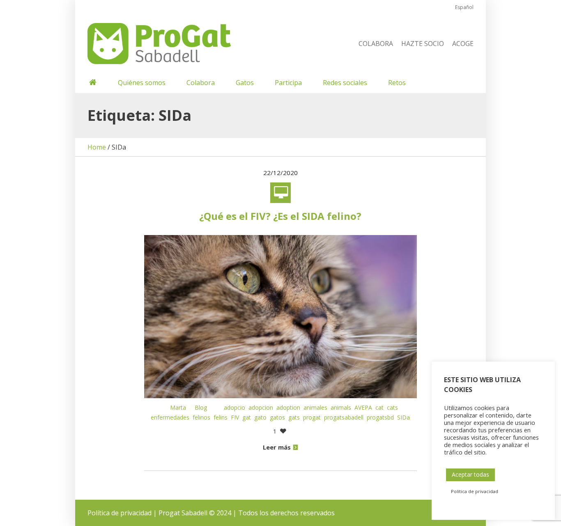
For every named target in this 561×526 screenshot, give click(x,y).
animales (315, 407)
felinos (201, 417)
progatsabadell (343, 417)
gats (294, 417)
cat (379, 407)
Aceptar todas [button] (470, 474)
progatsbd (380, 417)
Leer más (277, 447)
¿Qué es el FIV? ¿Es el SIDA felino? (280, 216)
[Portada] (92, 82)
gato (260, 417)
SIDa (403, 417)
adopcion (260, 407)
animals (341, 407)
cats (392, 407)
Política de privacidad (119, 512)
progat (312, 417)
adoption (288, 407)
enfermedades (170, 417)
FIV (235, 417)
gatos (277, 417)
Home (96, 147)
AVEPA (363, 407)
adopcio (234, 407)
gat (246, 417)
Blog (201, 407)
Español (464, 7)
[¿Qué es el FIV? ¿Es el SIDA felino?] (280, 316)
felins (221, 417)
